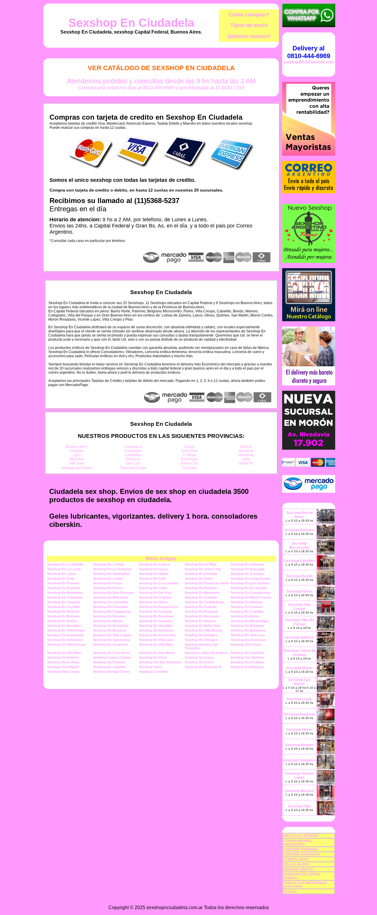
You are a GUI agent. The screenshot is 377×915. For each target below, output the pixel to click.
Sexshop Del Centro (246, 644)
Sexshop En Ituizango (248, 569)
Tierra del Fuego (133, 468)
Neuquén (132, 459)
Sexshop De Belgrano (247, 667)
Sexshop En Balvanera (156, 630)
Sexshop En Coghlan (155, 597)
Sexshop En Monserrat (202, 592)
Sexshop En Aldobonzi (65, 640)
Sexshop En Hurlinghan (111, 574)
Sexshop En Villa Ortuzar (66, 644)
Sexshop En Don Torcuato (113, 592)
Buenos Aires (76, 447)
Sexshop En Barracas (109, 630)
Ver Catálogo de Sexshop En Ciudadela (161, 68)
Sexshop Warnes (299, 745)
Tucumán (189, 468)
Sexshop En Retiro (245, 616)
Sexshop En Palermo (247, 602)
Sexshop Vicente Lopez (299, 775)
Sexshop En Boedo (62, 621)
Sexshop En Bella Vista (202, 625)
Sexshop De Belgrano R (203, 667)
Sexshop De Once (153, 657)
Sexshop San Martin (299, 682)
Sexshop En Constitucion (250, 592)
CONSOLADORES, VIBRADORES (297, 842)
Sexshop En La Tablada (65, 564)
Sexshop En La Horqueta (112, 569)
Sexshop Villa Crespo (63, 671)
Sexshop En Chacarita (110, 607)
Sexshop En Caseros (247, 607)
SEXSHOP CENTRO (298, 869)
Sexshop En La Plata (200, 564)
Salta (246, 459)
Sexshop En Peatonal (201, 611)
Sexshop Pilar (299, 806)
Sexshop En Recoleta (109, 616)
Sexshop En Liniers (108, 578)
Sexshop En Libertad (201, 574)
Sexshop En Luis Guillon (250, 583)
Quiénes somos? (249, 36)
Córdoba (77, 451)
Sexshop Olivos (299, 730)
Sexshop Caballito (299, 561)
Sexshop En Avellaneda (65, 635)
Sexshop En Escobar (201, 588)
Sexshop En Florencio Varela (207, 583)
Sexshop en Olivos (153, 602)
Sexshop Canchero (153, 671)
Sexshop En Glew (61, 578)
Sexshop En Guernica (247, 574)
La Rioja (189, 455)
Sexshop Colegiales (299, 760)
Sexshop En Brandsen (156, 616)
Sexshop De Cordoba (247, 662)
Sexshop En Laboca (154, 564)
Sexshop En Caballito (247, 611)
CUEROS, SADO (295, 859)
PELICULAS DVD (296, 864)
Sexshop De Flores (199, 662)
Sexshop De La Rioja (63, 662)
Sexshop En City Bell (63, 607)
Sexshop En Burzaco (63, 616)
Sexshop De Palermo (63, 657)
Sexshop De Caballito (109, 667)
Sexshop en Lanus (153, 569)
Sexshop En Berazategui (250, 621)
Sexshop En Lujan (153, 588)
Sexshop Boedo (299, 576)
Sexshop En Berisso (200, 621)
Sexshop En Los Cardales (159, 583)
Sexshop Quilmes (299, 637)
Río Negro (189, 459)
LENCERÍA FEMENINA (300, 849)
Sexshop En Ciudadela (131, 22)
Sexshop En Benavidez (111, 625)
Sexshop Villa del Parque (299, 622)
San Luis (133, 463)
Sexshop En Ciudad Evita (204, 602)
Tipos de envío (248, 25)
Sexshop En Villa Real (156, 644)
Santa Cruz (190, 463)
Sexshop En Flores (107, 583)
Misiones (77, 459)
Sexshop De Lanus (199, 657)
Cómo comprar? (249, 15)
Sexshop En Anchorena (157, 635)
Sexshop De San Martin (157, 652)
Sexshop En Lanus (61, 574)
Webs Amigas (161, 558)
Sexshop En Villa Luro (248, 635)
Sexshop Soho (150, 667)
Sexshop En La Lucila (64, 569)
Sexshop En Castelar (201, 607)
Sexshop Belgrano (299, 714)
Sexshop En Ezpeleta (63, 588)
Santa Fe (246, 463)
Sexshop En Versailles (64, 625)
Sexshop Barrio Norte (299, 515)
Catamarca (133, 447)
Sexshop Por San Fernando (160, 662)
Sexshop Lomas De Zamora (206, 652)
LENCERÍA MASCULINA (301, 854)
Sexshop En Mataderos (65, 592)
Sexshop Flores (299, 591)
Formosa (246, 451)
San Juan (76, 463)
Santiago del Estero (76, 468)
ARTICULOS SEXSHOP (301, 835)
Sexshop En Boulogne (202, 616)
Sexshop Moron (299, 668)
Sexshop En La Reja (108, 564)
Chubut (246, 447)
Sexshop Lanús (299, 699)
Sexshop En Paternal (63, 611)
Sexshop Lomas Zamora (112, 657)
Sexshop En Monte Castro (251, 597)
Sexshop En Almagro (201, 635)
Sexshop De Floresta (109, 662)
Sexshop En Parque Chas (158, 607)
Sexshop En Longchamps (251, 578)
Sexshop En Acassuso (248, 640)
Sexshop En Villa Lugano (112, 635)
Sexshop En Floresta (63, 583)
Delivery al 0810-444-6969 (308, 52)
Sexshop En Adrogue (201, 640)
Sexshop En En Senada (249, 588)
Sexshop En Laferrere (247, 564)
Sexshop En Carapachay (112, 611)
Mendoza (245, 455)
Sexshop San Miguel (63, 667)
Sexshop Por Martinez (247, 657)
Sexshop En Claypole (63, 602)
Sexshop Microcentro (299, 545)
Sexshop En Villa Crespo (66, 630)
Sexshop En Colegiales (65, 597)
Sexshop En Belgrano (247, 625)
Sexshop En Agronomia (111, 640)
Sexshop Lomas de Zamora (299, 653)
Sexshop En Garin (199, 578)
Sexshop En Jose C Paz (203, 569)
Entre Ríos (189, 451)
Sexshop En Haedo (153, 574)
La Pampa (133, 455)
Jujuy (76, 455)
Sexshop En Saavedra (156, 621)
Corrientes (133, 451)
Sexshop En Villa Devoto (204, 630)
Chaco (189, 447)
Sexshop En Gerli (152, 578)
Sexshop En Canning (155, 611)
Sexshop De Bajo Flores (111, 671)
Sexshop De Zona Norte (111, 652)
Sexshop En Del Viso (155, 592)
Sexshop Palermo (299, 530)
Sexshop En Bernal (108, 621)
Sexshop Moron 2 (299, 791)
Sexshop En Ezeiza (108, 588)
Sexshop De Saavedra (247, 652)
